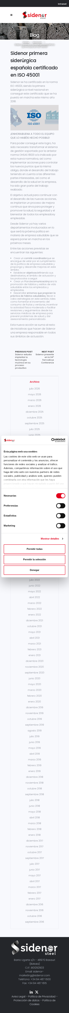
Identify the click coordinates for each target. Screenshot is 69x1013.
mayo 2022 (34, 591)
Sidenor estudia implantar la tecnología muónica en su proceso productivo (24, 359)
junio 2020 (34, 678)
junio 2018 (34, 806)
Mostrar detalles (50, 538)
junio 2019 (34, 742)
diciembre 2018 (34, 777)
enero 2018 (34, 835)
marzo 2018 (34, 823)
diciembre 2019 (34, 707)
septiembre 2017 (34, 858)
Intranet (62, 4)
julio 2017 (34, 864)
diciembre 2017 (34, 840)
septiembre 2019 (34, 724)
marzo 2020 (34, 690)
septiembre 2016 (34, 921)
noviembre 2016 (34, 910)
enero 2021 (35, 655)
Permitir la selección (34, 559)
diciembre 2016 (34, 904)
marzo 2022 (34, 603)
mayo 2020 (34, 684)
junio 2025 (34, 435)
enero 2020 (34, 701)
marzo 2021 (34, 643)
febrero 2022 (34, 609)
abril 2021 (34, 637)
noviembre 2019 (34, 713)
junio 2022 (34, 585)
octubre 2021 (34, 626)
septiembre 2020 (34, 672)
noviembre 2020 (34, 666)
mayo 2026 (34, 394)
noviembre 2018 (34, 782)
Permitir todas (35, 549)
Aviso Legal (18, 996)
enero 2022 (34, 614)
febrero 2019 (34, 765)
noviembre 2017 (34, 846)
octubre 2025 (34, 417)
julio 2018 (34, 800)
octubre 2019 (34, 719)
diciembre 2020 (34, 661)
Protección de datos (26, 1000)
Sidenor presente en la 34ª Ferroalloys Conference (45, 357)
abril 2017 (35, 881)
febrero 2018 (34, 829)
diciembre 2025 (34, 411)
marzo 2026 (34, 400)
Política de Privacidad (41, 996)
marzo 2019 (34, 759)
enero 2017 (34, 898)
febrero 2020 (34, 695)
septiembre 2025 (34, 423)
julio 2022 (34, 580)
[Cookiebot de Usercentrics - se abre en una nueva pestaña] (51, 440)
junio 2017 (34, 869)
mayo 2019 (34, 748)
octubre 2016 (34, 916)
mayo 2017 (35, 875)
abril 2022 (34, 597)
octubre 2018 (34, 788)
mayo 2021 (34, 632)
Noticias (37, 42)
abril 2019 (34, 753)
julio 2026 (34, 388)
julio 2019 (34, 736)
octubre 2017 (34, 852)
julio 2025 (34, 429)
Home (26, 42)
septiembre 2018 (34, 794)
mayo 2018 (34, 811)
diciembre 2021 (34, 620)
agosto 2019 (35, 730)
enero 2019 (34, 771)
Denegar (34, 570)
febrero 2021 (34, 649)
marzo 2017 (34, 887)
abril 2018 (34, 817)
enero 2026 (34, 406)
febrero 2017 (34, 893)
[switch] (60, 505)
